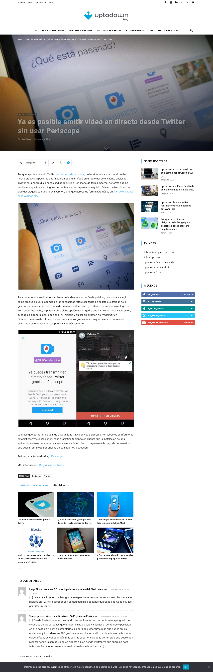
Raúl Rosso (26, 139)
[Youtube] (192, 2)
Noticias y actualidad (49, 30)
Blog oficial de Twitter (52, 465)
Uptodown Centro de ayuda (158, 262)
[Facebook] (165, 2)
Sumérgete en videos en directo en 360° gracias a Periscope (63, 616)
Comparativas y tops (139, 30)
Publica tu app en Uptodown (159, 252)
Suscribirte (187, 322)
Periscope (36, 476)
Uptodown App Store (44, 2)
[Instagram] (170, 2)
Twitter (47, 476)
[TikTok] (181, 2)
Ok (185, 666)
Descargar (57, 456)
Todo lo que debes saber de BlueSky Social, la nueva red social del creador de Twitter (36, 558)
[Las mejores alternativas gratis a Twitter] (36, 504)
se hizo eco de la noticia (70, 174)
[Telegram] (68, 162)
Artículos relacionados (34, 485)
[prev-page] (20, 569)
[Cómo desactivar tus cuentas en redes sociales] (75, 540)
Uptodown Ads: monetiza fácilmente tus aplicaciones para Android (176, 205)
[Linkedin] (176, 2)
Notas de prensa (25, 2)
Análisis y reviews (80, 30)
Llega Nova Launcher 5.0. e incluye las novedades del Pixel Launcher (68, 589)
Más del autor (60, 485)
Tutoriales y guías (109, 30)
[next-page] (25, 569)
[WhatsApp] (60, 162)
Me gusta (188, 294)
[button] (191, 30)
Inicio (20, 39)
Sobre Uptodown (152, 257)
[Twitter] (187, 2)
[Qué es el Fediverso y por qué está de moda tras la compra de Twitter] (75, 504)
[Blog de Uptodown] (106, 15)
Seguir (190, 301)
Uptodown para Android (156, 267)
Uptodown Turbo (152, 272)
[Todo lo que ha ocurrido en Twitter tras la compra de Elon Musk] (115, 504)
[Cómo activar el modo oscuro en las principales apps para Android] (115, 540)
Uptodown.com (168, 30)
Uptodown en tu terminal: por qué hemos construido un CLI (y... (177, 172)
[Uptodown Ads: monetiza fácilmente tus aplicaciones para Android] (149, 206)
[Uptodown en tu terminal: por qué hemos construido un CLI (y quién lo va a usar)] (149, 173)
